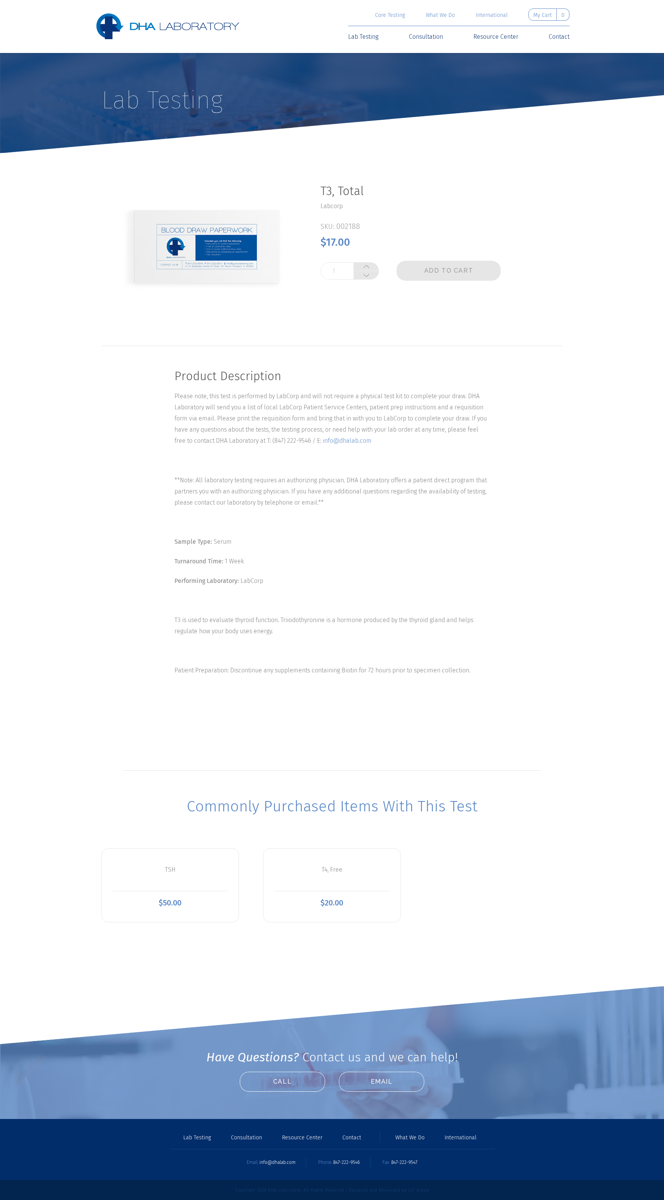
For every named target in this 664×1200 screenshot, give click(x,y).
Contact (559, 37)
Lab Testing (363, 37)
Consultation (426, 37)
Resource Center (495, 37)
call (282, 1081)
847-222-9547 (404, 1162)
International (492, 15)
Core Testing (390, 15)
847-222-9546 (346, 1162)
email (382, 1081)
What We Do (440, 15)
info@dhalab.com (347, 440)
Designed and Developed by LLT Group (389, 1190)
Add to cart (448, 270)
